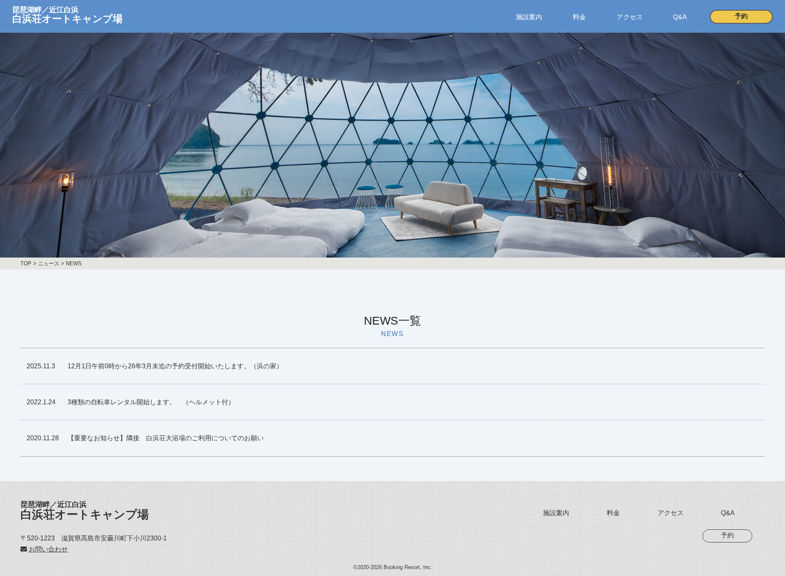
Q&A (680, 17)
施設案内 (529, 17)
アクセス (630, 17)
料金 (579, 17)
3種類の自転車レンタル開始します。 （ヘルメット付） (151, 402)
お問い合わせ (48, 549)
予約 (741, 16)
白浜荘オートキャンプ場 (84, 510)
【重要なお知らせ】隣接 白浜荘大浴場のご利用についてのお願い (165, 438)
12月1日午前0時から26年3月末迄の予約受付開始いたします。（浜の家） (175, 366)
